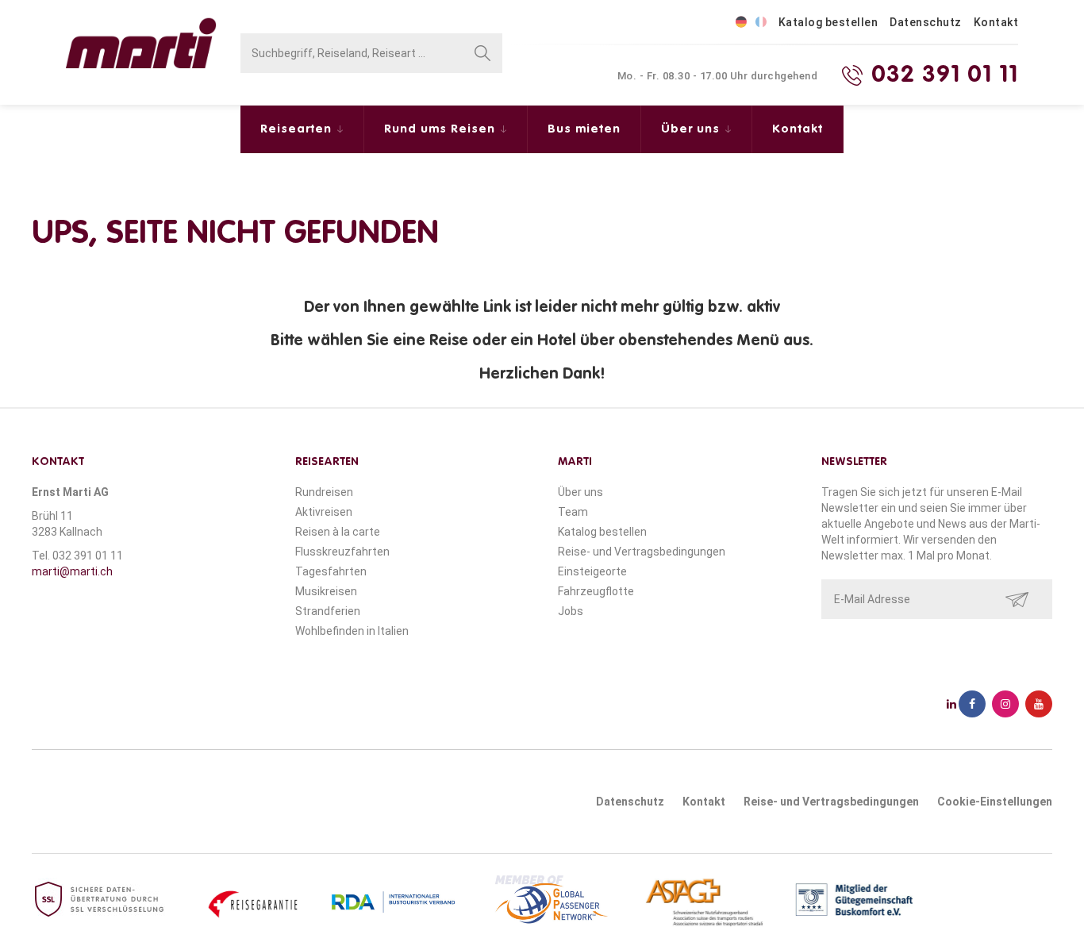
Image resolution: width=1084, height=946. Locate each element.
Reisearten (298, 129)
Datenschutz (926, 22)
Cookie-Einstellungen (994, 801)
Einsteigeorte (592, 571)
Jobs (570, 611)
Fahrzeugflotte (596, 591)
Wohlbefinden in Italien (352, 631)
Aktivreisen (323, 512)
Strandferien (327, 611)
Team (573, 512)
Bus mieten (584, 129)
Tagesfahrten (331, 571)
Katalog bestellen (828, 22)
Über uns (692, 129)
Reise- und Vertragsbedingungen (641, 551)
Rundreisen (324, 492)
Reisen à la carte (337, 531)
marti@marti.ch (72, 571)
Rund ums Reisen (441, 129)
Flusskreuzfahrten (342, 551)
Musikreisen (326, 591)
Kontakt (996, 22)
